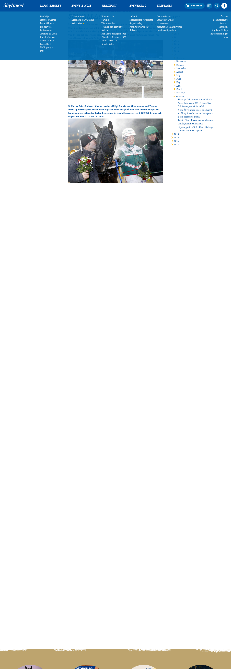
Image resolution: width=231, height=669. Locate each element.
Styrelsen (223, 27)
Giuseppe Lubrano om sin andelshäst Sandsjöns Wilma (197, 100)
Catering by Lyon (48, 34)
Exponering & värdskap (83, 20)
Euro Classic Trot (109, 41)
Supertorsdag (136, 23)
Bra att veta (45, 27)
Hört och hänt (108, 17)
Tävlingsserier (108, 23)
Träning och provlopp (112, 27)
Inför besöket (50, 6)
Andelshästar (107, 44)
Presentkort (45, 44)
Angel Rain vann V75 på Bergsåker (194, 103)
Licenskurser (163, 23)
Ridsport (134, 30)
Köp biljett (45, 17)
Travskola (164, 6)
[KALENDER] (209, 6)
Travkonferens (78, 17)
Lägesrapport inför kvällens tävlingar (196, 127)
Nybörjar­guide (47, 41)
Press (225, 37)
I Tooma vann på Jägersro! (190, 131)
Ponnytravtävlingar (139, 27)
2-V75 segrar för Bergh (189, 117)
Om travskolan (164, 17)
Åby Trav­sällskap (220, 30)
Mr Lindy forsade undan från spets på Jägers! (197, 113)
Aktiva (104, 30)
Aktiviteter (77, 23)
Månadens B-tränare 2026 (113, 37)
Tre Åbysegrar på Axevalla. (190, 124)
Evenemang (138, 6)
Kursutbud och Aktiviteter (169, 27)
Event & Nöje (81, 6)
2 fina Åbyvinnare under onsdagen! (195, 110)
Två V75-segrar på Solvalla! (191, 106)
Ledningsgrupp (220, 20)
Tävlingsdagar (46, 47)
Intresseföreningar (219, 34)
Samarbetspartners (165, 20)
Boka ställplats (47, 23)
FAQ (42, 51)
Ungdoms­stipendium (166, 30)
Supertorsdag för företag (141, 20)
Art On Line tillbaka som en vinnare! (195, 120)
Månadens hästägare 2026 (113, 34)
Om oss (224, 17)
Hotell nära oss (47, 37)
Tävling (105, 20)
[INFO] (224, 6)
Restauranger (46, 30)
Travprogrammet (48, 20)
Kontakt (224, 23)
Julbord (133, 17)
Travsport (109, 6)
